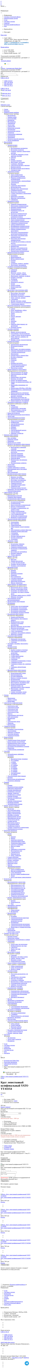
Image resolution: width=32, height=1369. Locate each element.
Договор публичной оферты (12, 17)
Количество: (4, 1111)
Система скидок (8, 1050)
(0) (1, 1094)
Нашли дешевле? (6, 1107)
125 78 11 (6, 95)
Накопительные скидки (11, 18)
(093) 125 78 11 (8, 85)
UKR (7, 64)
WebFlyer (26, 1357)
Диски (6, 1065)
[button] (4, 35)
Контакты (7, 1053)
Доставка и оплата (9, 21)
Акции (6, 1297)
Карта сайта (7, 1304)
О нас (5, 20)
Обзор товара (8, 1145)
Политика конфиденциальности (13, 1301)
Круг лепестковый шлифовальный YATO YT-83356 (16, 1212)
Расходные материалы (10, 1062)
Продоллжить (4, 1181)
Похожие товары (9, 1149)
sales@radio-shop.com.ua (8, 1342)
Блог (5, 26)
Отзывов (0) (7, 1147)
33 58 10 (5, 88)
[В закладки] (1, 1096)
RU (12, 64)
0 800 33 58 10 (8, 81)
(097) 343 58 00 (8, 82)
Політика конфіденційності (12, 24)
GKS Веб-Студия (17, 1357)
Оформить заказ (5, 105)
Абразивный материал (10, 1063)
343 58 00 (6, 90)
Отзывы (6, 1298)
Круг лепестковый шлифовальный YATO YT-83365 (16, 1258)
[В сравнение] (3, 1096)
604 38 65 (6, 93)
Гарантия (6, 23)
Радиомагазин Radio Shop (11, 1060)
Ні (15, 1074)
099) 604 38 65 (8, 84)
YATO (15, 1101)
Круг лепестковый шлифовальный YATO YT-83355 (16, 1197)
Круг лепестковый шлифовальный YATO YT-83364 (16, 1243)
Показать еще (5, 1264)
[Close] (1, 1163)
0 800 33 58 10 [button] (5, 1332)
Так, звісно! (9, 1074)
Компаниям (7, 1048)
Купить (3, 1115)
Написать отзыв (5, 1159)
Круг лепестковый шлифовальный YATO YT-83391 (16, 1228)
